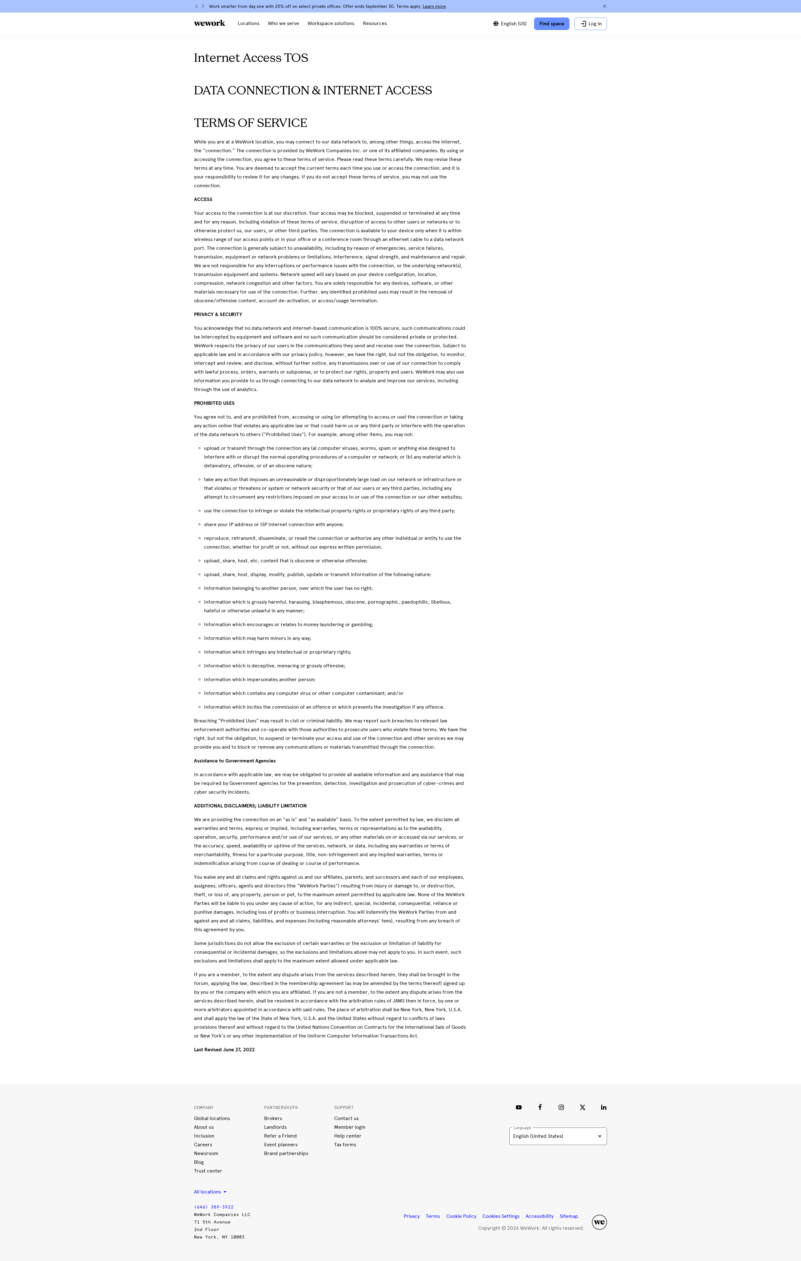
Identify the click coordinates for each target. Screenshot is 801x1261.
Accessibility (540, 1216)
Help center (347, 1136)
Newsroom (206, 1153)
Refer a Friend (280, 1136)
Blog (199, 1162)
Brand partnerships (286, 1153)
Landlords (275, 1127)
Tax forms (345, 1145)
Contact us (346, 1118)
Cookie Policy (461, 1216)
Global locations (212, 1118)
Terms (433, 1216)
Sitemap (569, 1216)
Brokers (273, 1118)
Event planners (281, 1145)
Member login (349, 1127)
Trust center (208, 1171)
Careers (203, 1145)
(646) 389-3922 (213, 1207)
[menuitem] (248, 24)
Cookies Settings (500, 1216)
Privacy (412, 1216)
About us (204, 1127)
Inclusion (204, 1136)
